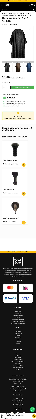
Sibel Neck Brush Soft (10, 160)
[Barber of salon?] (18, 113)
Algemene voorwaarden (18, 367)
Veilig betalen (18, 357)
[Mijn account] (29, 5)
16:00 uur (10, 101)
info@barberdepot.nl (20, 388)
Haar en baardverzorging (18, 323)
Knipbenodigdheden (18, 315)
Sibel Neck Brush (8, 189)
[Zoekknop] (33, 9)
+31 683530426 (21, 386)
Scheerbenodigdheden (18, 319)
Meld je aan (7, 118)
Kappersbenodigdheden (18, 321)
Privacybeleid (18, 369)
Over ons (18, 355)
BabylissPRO (18, 337)
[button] (32, 409)
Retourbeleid (18, 363)
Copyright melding (18, 359)
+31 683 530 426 (10, 97)
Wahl (18, 339)
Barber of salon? (18, 116)
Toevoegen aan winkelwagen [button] (24, 165)
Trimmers (18, 313)
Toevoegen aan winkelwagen (22, 87)
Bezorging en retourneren (18, 361)
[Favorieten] (32, 5)
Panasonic (18, 341)
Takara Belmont (18, 333)
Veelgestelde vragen (18, 365)
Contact (18, 353)
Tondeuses (18, 311)
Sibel (7, 24)
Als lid (7, 106)
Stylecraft (18, 331)
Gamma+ (18, 335)
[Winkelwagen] (34, 5)
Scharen (18, 317)
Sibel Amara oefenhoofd (10, 218)
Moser (18, 343)
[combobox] (16, 10)
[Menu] (3, 5)
